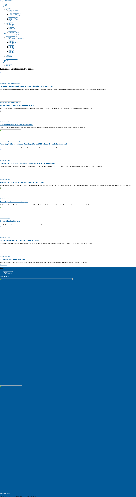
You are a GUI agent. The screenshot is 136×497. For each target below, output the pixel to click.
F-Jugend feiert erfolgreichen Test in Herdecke (17, 105)
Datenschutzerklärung (8, 271)
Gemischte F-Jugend (13, 19)
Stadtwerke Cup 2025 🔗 (11, 36)
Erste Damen (11, 27)
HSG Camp (8, 37)
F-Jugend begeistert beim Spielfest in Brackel (16, 125)
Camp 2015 (11, 51)
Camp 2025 (11, 40)
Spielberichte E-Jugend (5, 141)
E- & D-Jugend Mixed (13, 32)
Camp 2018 (11, 47)
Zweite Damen (11, 28)
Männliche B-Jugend (13, 12)
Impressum (5, 272)
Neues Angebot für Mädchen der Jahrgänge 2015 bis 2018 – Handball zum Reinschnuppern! (33, 144)
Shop (4, 61)
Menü (1, 1)
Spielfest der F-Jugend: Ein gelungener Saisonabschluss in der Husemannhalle (28, 163)
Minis (9, 20)
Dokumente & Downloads (11, 59)
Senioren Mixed (12, 31)
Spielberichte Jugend (15, 83)
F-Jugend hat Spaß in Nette (10, 221)
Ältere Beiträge (3, 265)
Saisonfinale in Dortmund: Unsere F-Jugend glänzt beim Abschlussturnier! (27, 86)
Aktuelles (5, 5)
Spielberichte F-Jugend (5, 83)
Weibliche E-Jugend (12, 17)
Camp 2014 (11, 52)
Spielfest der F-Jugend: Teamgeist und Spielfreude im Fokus (22, 182)
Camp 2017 (11, 48)
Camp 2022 (11, 45)
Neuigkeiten (8, 55)
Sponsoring (5, 60)
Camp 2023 (11, 43)
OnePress (24, 496)
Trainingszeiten (9, 56)
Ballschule (10, 22)
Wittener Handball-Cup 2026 (12, 34)
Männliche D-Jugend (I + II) (14, 15)
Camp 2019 (11, 46)
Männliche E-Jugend (13, 18)
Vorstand (8, 65)
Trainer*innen (9, 64)
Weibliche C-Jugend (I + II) (14, 13)
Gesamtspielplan (9, 57)
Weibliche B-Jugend (13, 10)
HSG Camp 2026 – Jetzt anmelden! (16, 38)
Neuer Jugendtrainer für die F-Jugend (14, 202)
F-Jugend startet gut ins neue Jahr (12, 259)
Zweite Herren (11, 25)
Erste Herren (11, 24)
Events (4, 33)
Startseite (5, 4)
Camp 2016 (11, 50)
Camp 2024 (11, 41)
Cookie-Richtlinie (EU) (8, 273)
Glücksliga (8, 8)
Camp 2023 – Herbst (13, 42)
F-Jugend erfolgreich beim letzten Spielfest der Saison (19, 240)
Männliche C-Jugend (13, 14)
